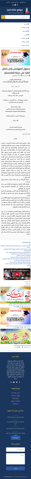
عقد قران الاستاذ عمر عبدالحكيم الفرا (16, 428)
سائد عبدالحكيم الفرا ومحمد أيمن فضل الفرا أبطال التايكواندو (16, 259)
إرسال (15, 468)
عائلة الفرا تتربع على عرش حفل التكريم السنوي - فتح (18, 252)
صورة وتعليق (27, 285)
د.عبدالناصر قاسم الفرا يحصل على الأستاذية (21, 254)
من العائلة (28, 284)
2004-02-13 (27, 347)
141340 (15, 306)
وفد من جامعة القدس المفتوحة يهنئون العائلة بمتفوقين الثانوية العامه (17, 250)
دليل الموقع (25, 45)
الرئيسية (26, 24)
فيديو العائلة (15, 398)
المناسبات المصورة (15, 401)
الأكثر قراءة (28, 282)
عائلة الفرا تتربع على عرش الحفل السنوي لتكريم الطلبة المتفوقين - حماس (16, 246)
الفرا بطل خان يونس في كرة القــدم (22, 260)
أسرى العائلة (25, 42)
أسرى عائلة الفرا (15, 393)
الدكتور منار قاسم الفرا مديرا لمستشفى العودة (20, 305)
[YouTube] (15, 5)
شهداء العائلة (24, 38)
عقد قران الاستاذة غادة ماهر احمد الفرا (15, 423)
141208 (16, 347)
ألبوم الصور (25, 31)
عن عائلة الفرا (23, 2)
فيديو (26, 35)
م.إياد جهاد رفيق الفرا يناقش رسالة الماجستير (20, 262)
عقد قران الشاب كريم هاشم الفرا (15, 417)
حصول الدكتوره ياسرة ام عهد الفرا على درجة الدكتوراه (18, 326)
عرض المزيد (15, 438)
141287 (15, 327)
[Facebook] (17, 5)
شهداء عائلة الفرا (15, 395)
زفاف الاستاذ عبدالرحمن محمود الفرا (22, 345)
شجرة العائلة (25, 28)
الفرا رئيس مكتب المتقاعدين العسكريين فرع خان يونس (18, 264)
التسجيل (8, 2)
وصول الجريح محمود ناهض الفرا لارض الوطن (15, 434)
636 (21, 306)
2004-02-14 (27, 327)
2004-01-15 (27, 306)
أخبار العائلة (15, 404)
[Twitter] (16, 382)
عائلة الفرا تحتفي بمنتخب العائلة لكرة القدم (21, 257)
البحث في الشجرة (15, 2)
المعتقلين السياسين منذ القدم (24, 256)
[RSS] (13, 5)
